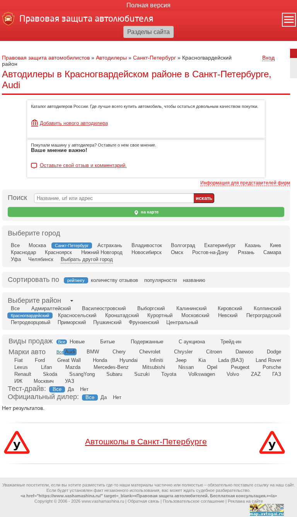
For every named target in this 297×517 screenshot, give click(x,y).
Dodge (274, 352)
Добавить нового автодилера (74, 123)
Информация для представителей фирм (245, 183)
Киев (275, 245)
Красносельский (77, 315)
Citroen (214, 352)
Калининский (191, 308)
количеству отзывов (114, 280)
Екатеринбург (220, 245)
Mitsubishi (153, 367)
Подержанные (147, 342)
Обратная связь (143, 501)
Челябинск (40, 259)
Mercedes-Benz (111, 367)
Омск (177, 252)
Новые (77, 342)
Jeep (181, 360)
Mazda (72, 367)
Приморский (72, 322)
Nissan (186, 367)
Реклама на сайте (245, 501)
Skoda (50, 374)
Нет (84, 389)
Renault (22, 374)
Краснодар (23, 252)
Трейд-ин (230, 342)
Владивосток (146, 245)
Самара (272, 252)
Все (15, 245)
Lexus (21, 367)
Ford (40, 360)
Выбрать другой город (87, 259)
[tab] (34, 300)
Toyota (168, 374)
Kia (202, 360)
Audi (70, 352)
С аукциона (192, 342)
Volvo (233, 374)
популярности (160, 280)
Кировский (230, 308)
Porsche (272, 367)
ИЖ (18, 381)
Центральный (182, 322)
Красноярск (58, 252)
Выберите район (34, 300)
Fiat (18, 360)
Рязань (246, 252)
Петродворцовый (30, 322)
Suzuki (142, 374)
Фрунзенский (144, 322)
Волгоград (183, 245)
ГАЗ (276, 374)
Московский (195, 315)
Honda (100, 360)
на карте (149, 212)
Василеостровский (104, 308)
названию (194, 280)
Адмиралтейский (51, 308)
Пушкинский (107, 322)
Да (71, 389)
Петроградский (263, 315)
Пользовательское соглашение (193, 501)
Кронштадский (122, 315)
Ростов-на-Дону (210, 252)
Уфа (16, 259)
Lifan (46, 367)
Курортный (159, 315)
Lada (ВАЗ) (231, 360)
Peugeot (240, 367)
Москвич (44, 381)
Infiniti (156, 360)
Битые (107, 342)
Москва (37, 245)
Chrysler (183, 352)
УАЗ (69, 381)
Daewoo (244, 352)
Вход (268, 58)
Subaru (114, 374)
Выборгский (151, 308)
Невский (227, 315)
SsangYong (82, 374)
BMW (93, 352)
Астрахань (109, 245)
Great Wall (69, 360)
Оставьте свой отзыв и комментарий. (83, 165)
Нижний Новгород (102, 252)
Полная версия (148, 5)
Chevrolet (149, 352)
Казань (253, 245)
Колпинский (267, 308)
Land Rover (268, 360)
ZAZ (256, 374)
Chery (119, 352)
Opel (212, 367)
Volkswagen (201, 374)
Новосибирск (146, 252)
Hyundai (128, 360)
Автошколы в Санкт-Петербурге (146, 441)
